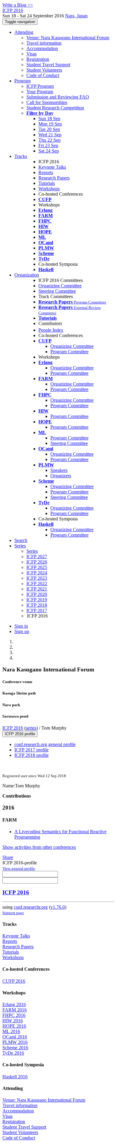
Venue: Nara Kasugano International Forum (67, 37)
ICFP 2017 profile (31, 749)
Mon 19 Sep (50, 123)
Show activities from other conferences (39, 847)
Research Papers (54, 177)
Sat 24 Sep (48, 150)
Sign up (21, 631)
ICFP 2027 (36, 556)
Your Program (39, 91)
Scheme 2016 (15, 1047)
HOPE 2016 (14, 1026)
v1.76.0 (57, 907)
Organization (26, 274)
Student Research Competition (55, 107)
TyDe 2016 (13, 1053)
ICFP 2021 (36, 588)
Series (32, 551)
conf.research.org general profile (45, 744)
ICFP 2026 (36, 561)
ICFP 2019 (36, 599)
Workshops (49, 188)
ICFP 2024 (36, 572)
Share (7, 857)
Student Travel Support (48, 64)
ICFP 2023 (36, 578)
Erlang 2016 (14, 1004)
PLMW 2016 (15, 1042)
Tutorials (46, 183)
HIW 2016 (12, 1020)
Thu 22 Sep (49, 140)
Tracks (20, 156)
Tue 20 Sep (49, 129)
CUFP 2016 (13, 981)
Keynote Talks (52, 167)
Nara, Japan (76, 15)
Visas (31, 53)
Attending (23, 32)
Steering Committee (57, 291)
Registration (37, 59)
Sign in (21, 626)
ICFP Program (40, 86)
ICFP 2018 (36, 605)
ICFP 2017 (36, 610)
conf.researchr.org (31, 907)
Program (22, 80)
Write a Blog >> (17, 4)
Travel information (44, 43)
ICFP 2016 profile (20, 734)
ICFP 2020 (36, 594)
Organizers (60, 475)
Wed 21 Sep (50, 134)
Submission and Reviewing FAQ (57, 96)
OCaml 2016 (14, 1036)
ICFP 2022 (36, 583)
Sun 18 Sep (49, 118)
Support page (13, 913)
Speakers (59, 470)
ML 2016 (11, 1031)
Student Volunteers (44, 70)
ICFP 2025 (36, 567)
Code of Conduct (42, 75)
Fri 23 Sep (48, 145)
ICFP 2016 (12, 727)
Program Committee (69, 351)
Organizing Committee (60, 285)
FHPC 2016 (14, 1015)
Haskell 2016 (15, 1076)
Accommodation (42, 48)
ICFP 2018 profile (31, 755)
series (31, 727)
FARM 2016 (14, 1009)
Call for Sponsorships (46, 102)
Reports (45, 172)
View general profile (18, 868)
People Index (50, 330)
